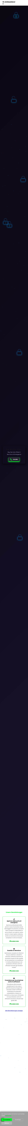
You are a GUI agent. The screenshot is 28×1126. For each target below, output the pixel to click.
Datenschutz (8, 1115)
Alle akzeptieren (6, 1119)
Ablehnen (7, 1123)
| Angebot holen (14, 941)
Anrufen (15, 459)
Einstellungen (18, 1119)
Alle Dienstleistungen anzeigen (14, 1010)
